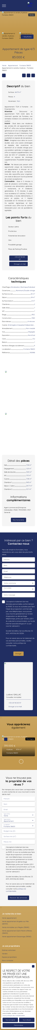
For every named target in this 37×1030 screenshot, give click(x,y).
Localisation (7, 824)
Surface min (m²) (10, 836)
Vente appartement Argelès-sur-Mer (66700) (15, 922)
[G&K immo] (31, 5)
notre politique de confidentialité (14, 1015)
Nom (5, 565)
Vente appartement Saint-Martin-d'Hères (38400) (17, 932)
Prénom (7, 560)
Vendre (4, 954)
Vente (4, 65)
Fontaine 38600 (25, 65)
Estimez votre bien (9, 950)
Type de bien (7, 819)
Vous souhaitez (7, 588)
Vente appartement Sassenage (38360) (16, 936)
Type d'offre (7, 814)
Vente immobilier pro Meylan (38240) (15, 927)
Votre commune (10, 583)
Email (6, 571)
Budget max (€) (9, 831)
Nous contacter (7, 960)
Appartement (13, 65)
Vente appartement (9, 918)
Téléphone (7, 577)
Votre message (9, 595)
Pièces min (8, 842)
